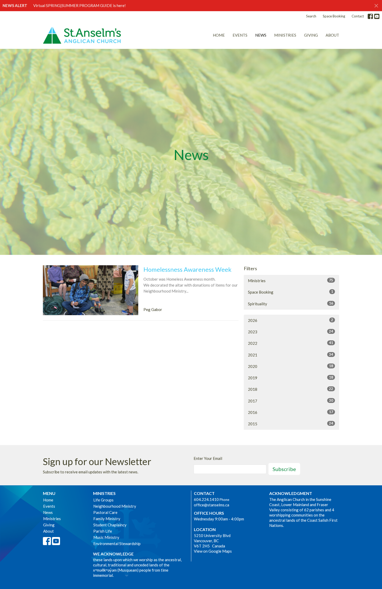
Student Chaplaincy (110, 524)
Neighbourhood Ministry (114, 506)
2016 (290, 412)
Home (219, 35)
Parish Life (102, 531)
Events (240, 35)
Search (311, 16)
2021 (290, 354)
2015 (290, 423)
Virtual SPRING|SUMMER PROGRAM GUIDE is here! (79, 5)
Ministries (285, 35)
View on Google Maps (213, 551)
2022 (290, 343)
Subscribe (284, 469)
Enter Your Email (208, 458)
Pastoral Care (105, 512)
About (332, 35)
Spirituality (290, 303)
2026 (290, 320)
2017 (290, 400)
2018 (290, 389)
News (260, 35)
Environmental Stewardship (117, 543)
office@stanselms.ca (211, 504)
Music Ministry (106, 537)
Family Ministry (106, 518)
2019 (290, 377)
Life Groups (103, 500)
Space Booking (334, 16)
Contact (358, 16)
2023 (290, 331)
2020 (290, 366)
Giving (311, 35)
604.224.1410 (206, 499)
